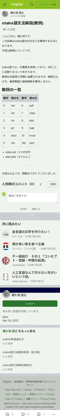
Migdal (7, 381)
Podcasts (40, 389)
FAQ (7, 394)
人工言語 (9, 29)
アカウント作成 (47, 4)
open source (34, 403)
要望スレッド (36, 394)
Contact (50, 394)
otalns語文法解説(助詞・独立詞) (21, 354)
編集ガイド (31, 398)
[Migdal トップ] (17, 4)
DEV (17, 406)
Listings (28, 389)
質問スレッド (19, 394)
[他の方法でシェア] (54, 414)
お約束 (23, 209)
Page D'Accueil (13, 389)
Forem (16, 403)
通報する (36, 209)
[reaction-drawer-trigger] (9, 414)
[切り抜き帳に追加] (41, 414)
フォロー (30, 303)
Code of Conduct (13, 398)
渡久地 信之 (17, 12)
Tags (50, 389)
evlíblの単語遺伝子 (13, 341)
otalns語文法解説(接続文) (17, 367)
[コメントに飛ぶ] (25, 414)
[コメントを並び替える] (40, 184)
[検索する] (32, 4)
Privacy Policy (48, 398)
